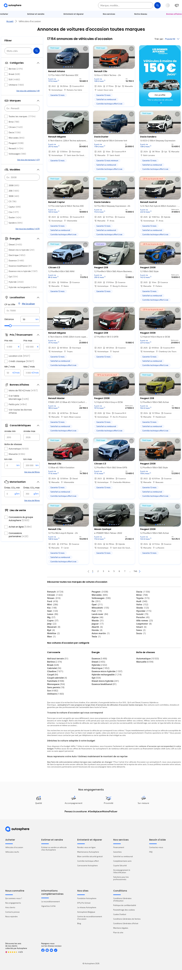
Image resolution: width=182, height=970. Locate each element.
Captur (15, 206)
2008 (14, 185)
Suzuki (142, 614)
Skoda (142, 607)
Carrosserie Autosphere (87, 865)
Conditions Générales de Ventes (127, 919)
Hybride (16, 281)
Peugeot (16, 143)
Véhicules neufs (12, 852)
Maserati (53, 626)
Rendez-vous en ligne (86, 847)
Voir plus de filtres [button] (32, 472)
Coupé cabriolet (57, 677)
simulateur (94, 746)
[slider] (10, 325)
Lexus (52, 614)
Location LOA (19, 355)
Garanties (117, 852)
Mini (52, 604)
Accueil (9, 21)
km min (8, 459)
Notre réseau (140, 14)
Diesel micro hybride (21, 249)
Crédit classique (21, 361)
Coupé (52, 674)
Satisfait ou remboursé (123, 856)
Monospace (56, 684)
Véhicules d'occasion (14, 847)
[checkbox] (6, 68)
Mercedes (16, 137)
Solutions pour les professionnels (121, 878)
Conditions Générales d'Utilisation (122, 899)
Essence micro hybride (23, 271)
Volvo (142, 604)
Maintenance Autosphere (88, 852)
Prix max (27, 340)
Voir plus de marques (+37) (28, 160)
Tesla (96, 636)
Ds (96, 601)
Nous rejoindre (11, 916)
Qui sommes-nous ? (13, 898)
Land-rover (100, 614)
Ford (52, 601)
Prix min (8, 340)
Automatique (19, 448)
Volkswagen (17, 153)
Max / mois (29, 366)
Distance (9, 319)
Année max (29, 431)
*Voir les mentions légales (160, 100)
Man (51, 636)
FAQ (150, 852)
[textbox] (30, 319)
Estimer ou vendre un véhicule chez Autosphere (54, 848)
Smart (141, 626)
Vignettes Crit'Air (48, 906)
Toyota (142, 598)
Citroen (16, 127)
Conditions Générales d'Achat (125, 923)
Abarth (97, 626)
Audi (141, 601)
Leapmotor (144, 623)
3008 (14, 196)
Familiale (55, 680)
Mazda (98, 620)
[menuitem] (36, 14)
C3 (12, 201)
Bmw (14, 121)
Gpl (13, 276)
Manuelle (17, 454)
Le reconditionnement (50, 901)
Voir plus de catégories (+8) (28, 91)
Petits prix (18, 404)
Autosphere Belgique (86, 912)
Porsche (142, 617)
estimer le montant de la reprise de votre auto (127, 764)
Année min (10, 431)
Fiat (97, 610)
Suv (52, 690)
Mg (51, 617)
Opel (97, 604)
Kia (52, 607)
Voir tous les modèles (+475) (27, 229)
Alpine (97, 617)
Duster (15, 217)
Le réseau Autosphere (86, 907)
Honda (97, 630)
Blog (79, 923)
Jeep (51, 623)
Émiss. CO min (12, 487)
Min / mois (9, 366)
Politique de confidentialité (124, 905)
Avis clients (10, 907)
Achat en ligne (20, 526)
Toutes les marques (22, 116)
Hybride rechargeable (23, 287)
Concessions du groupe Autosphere (21, 519)
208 (14, 190)
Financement (118, 847)
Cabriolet (54, 668)
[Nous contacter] (177, 5)
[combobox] (22, 310)
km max (27, 459)
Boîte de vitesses (13, 444)
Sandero (16, 222)
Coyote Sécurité (120, 865)
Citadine (55, 671)
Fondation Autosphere (86, 898)
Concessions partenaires (18, 535)
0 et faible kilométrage (19, 397)
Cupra (52, 620)
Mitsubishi (100, 607)
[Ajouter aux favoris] (85, 48)
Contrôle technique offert (88, 861)
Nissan (53, 598)
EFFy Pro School (83, 903)
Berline (16, 68)
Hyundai (143, 610)
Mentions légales (120, 928)
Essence (16, 260)
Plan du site (118, 932)
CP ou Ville (9, 304)
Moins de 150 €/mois (23, 390)
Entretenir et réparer (74, 14)
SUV (14, 79)
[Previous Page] (88, 571)
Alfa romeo (144, 620)
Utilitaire (16, 84)
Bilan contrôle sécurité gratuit (90, 856)
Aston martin (101, 633)
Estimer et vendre (35, 14)
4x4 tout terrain (57, 658)
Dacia (15, 132)
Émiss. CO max (31, 487)
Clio (14, 212)
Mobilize (53, 633)
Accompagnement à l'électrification (121, 871)
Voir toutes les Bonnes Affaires (20, 411)
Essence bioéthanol (20, 265)
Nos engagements (13, 903)
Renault (16, 148)
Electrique (17, 255)
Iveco (140, 630)
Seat (52, 610)
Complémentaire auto (122, 861)
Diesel (15, 244)
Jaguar (98, 623)
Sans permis (55, 687)
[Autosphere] (12, 5)
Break (14, 74)
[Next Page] (139, 571)
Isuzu (141, 633)
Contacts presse (12, 912)
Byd (51, 630)
